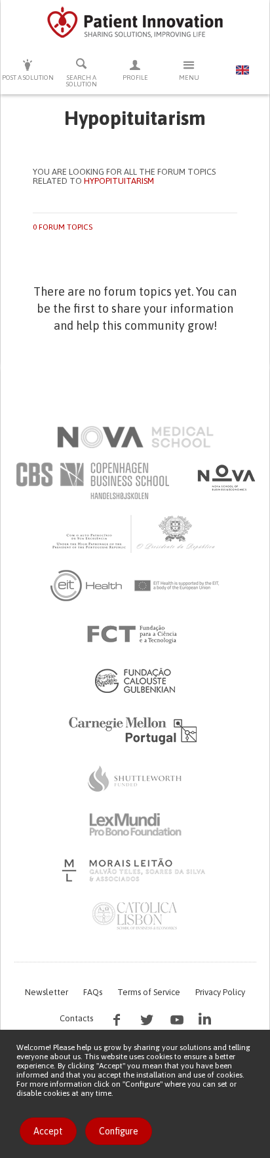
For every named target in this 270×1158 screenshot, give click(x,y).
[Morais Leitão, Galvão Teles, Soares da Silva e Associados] (135, 870)
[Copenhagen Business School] (91, 480)
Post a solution (28, 77)
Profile (135, 77)
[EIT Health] (135, 585)
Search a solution (81, 81)
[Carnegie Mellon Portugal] (135, 729)
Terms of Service (148, 992)
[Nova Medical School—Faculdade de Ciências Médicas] (135, 437)
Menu (189, 77)
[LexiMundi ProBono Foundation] (135, 824)
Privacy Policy (220, 992)
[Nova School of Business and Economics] (225, 477)
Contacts (76, 1018)
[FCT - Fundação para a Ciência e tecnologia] (135, 634)
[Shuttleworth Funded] (135, 778)
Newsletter (46, 992)
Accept (48, 1131)
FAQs (92, 992)
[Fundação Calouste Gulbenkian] (135, 680)
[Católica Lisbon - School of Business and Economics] (135, 916)
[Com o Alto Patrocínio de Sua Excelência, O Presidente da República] (135, 533)
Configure (118, 1131)
